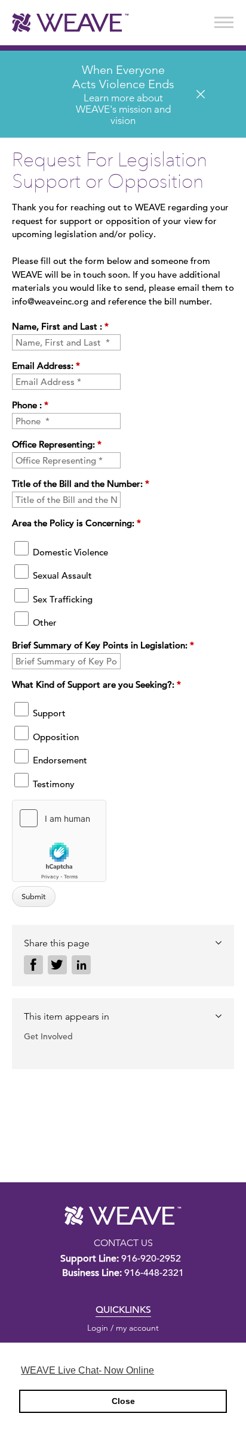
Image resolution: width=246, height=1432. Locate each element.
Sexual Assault (61, 575)
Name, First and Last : (60, 326)
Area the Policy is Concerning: (76, 523)
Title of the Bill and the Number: (80, 483)
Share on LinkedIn (81, 964)
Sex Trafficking (61, 599)
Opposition (54, 737)
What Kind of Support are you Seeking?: (96, 684)
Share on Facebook (33, 964)
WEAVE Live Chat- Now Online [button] (87, 1370)
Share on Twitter (57, 964)
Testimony (52, 784)
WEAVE (123, 1215)
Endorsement (58, 760)
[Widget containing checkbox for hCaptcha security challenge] (59, 841)
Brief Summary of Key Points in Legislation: (103, 645)
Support (48, 713)
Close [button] (123, 1401)
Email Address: (46, 365)
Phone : (30, 405)
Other (43, 622)
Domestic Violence (69, 552)
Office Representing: (57, 444)
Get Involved (48, 1036)
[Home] (70, 22)
